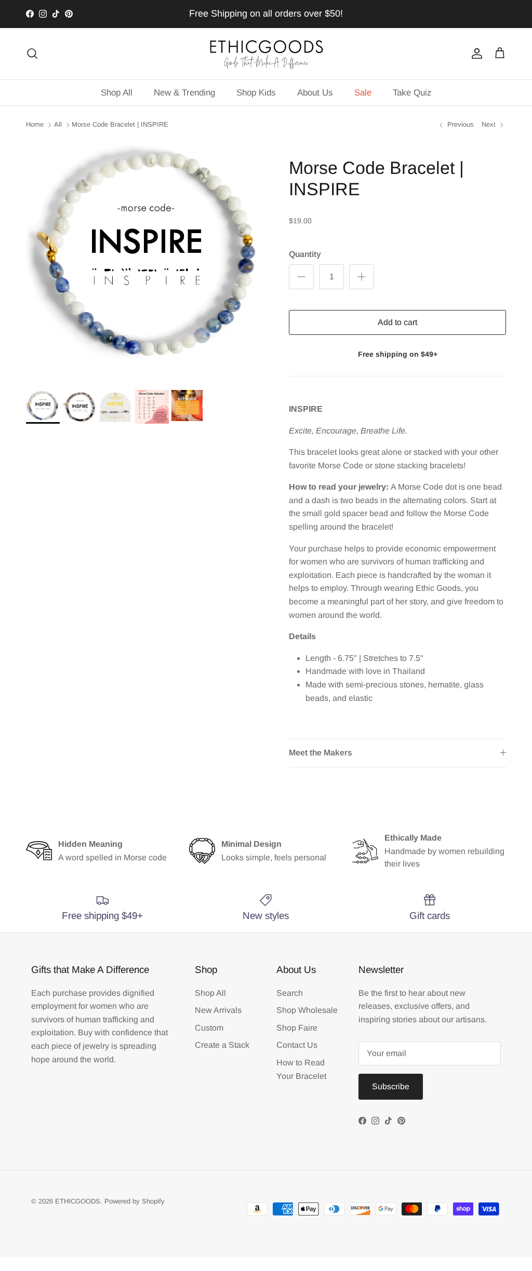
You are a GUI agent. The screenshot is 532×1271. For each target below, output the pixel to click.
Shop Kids (256, 93)
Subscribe (390, 1086)
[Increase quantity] (361, 276)
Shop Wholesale (307, 1010)
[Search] (32, 53)
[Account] (475, 53)
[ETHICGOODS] (266, 54)
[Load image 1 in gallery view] (146, 260)
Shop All (116, 93)
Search (289, 993)
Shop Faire (296, 1027)
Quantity (305, 254)
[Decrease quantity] (301, 276)
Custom (209, 1027)
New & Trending (184, 93)
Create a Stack (222, 1044)
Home (35, 124)
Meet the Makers (320, 752)
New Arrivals (218, 1010)
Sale (362, 93)
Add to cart (397, 322)
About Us (315, 93)
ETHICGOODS (77, 1201)
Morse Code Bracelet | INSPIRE (120, 124)
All (58, 124)
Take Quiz (412, 93)
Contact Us (296, 1044)
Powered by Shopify (134, 1201)
